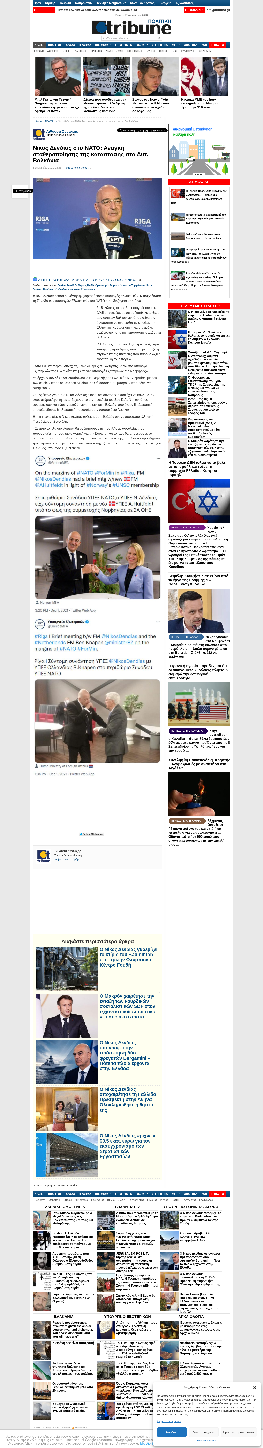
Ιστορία (66, 50)
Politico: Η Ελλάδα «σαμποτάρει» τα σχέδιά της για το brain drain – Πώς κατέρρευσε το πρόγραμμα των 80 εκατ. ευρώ (72, 1240)
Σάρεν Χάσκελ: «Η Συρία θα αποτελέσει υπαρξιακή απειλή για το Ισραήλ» (135, 1299)
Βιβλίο (109, 50)
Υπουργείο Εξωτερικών (81, 289)
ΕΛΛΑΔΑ (70, 44)
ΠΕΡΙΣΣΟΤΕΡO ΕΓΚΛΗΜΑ (186, 820)
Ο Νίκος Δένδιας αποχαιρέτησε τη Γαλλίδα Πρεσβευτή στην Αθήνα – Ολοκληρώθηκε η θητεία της (128, 1100)
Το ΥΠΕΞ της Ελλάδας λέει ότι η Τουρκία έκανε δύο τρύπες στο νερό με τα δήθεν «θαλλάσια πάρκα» (137, 1368)
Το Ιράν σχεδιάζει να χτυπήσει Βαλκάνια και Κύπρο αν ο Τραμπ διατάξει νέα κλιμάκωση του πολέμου (73, 1368)
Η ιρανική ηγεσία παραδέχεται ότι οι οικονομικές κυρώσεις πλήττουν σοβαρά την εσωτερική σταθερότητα (198, 672)
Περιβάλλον (204, 50)
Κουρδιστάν (83, 3)
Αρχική (39, 121)
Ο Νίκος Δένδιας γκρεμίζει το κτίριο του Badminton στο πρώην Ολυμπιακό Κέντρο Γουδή (209, 317)
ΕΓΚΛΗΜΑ (85, 44)
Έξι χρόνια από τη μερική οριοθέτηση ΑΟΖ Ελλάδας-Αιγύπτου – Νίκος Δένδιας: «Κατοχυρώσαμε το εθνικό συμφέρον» (135, 1410)
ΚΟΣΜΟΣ (142, 44)
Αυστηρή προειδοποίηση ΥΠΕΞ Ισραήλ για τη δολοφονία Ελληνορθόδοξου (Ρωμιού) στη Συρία (73, 1259)
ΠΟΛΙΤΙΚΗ (54, 44)
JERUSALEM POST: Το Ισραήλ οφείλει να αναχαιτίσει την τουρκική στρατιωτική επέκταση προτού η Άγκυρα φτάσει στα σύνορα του (137, 1262)
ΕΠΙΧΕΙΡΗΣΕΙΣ (124, 44)
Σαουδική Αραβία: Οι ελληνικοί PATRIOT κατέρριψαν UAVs (195, 1236)
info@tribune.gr (218, 10)
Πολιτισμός (96, 50)
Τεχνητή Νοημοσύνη (111, 3)
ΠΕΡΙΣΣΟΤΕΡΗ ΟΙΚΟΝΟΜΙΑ (187, 730)
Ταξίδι (173, 50)
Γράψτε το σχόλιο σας (77, 167)
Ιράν (38, 3)
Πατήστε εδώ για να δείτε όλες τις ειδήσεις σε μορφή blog (97, 9)
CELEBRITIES (160, 44)
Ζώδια (120, 50)
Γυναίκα (150, 50)
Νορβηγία (48, 289)
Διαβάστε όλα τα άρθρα (67, 859)
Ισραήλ (50, 3)
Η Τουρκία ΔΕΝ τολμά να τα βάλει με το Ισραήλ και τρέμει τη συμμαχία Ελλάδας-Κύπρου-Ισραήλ (209, 337)
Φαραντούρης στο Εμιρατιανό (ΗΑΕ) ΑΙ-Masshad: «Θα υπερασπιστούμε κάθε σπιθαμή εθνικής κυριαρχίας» (204, 428)
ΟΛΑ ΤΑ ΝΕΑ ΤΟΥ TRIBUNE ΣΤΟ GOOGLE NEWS (88, 280)
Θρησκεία (53, 50)
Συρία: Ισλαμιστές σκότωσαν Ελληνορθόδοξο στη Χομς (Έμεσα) (73, 1297)
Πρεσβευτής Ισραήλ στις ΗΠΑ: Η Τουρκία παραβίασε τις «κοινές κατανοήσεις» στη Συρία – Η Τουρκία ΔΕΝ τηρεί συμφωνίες (137, 1282)
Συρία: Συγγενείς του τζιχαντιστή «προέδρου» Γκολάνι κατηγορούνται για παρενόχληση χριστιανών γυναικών (135, 1240)
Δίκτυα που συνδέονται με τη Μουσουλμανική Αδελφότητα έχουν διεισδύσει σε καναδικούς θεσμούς (137, 1218)
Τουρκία (65, 3)
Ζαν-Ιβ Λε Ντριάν (76, 285)
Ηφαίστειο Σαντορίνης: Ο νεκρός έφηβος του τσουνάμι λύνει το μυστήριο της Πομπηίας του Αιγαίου (201, 1348)
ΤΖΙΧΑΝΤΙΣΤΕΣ (127, 1207)
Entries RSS (81, 1427)
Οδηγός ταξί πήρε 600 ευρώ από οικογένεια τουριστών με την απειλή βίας (196, 840)
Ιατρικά (162, 50)
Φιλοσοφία (80, 50)
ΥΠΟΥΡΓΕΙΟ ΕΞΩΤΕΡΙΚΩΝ (127, 1317)
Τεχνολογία (187, 50)
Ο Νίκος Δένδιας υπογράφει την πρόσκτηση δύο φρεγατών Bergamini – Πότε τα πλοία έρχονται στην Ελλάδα (125, 1055)
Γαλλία (62, 285)
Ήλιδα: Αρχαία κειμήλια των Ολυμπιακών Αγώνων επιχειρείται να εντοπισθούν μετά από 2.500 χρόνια (200, 1368)
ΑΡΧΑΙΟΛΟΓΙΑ (191, 1317)
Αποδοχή (172, 1432)
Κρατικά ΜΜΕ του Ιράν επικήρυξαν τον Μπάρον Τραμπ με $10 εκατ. (200, 103)
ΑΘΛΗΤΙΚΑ (191, 44)
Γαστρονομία (134, 50)
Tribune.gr (46, 1427)
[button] (255, 1388)
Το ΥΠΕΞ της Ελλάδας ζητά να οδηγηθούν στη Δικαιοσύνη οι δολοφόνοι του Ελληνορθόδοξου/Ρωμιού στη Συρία (72, 1281)
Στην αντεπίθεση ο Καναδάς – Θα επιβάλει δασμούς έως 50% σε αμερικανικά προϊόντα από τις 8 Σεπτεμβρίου (199, 738)
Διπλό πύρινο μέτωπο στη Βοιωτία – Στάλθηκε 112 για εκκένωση (197, 653)
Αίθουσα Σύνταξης (62, 131)
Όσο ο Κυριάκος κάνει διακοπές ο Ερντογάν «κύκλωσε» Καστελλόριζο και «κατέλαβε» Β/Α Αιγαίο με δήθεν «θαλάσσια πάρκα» (137, 1390)
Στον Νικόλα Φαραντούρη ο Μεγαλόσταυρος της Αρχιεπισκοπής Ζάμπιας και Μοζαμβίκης (72, 1218)
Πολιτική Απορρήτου (44, 1185)
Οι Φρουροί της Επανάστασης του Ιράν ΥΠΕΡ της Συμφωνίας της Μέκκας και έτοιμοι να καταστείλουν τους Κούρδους (206, 386)
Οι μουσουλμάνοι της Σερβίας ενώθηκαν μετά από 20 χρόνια (72, 1387)
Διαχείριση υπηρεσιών (169, 1421)
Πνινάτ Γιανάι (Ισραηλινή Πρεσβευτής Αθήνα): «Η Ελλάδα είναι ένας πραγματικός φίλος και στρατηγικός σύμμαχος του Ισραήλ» (199, 1302)
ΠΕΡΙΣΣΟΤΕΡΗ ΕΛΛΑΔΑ (184, 637)
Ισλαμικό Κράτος (142, 3)
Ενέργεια (165, 3)
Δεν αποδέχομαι (204, 1432)
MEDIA (176, 44)
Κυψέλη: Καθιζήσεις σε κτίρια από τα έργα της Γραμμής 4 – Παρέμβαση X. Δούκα (198, 580)
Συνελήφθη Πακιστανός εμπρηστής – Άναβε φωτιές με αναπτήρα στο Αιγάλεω (199, 764)
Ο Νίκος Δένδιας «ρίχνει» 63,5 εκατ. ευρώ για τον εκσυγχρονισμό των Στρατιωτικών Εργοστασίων (127, 1146)
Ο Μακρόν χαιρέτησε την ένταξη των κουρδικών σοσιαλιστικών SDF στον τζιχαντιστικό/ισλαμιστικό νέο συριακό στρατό (206, 448)
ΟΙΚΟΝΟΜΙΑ (103, 44)
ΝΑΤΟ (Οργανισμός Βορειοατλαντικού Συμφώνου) (116, 285)
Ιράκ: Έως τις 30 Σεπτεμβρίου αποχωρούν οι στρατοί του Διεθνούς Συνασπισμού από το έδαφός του (208, 406)
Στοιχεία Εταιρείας (67, 1185)
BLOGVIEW (218, 44)
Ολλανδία (61, 289)
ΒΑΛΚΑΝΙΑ (64, 1317)
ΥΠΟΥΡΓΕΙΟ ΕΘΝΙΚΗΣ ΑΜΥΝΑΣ (191, 1207)
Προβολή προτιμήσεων (239, 1432)
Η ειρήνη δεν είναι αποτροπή (73, 1343)
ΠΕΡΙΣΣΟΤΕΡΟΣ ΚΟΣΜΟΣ (185, 527)
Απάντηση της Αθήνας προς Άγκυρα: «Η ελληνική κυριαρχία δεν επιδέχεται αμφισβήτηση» (136, 1328)
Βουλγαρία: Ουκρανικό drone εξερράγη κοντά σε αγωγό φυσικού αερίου (70, 1407)
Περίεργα (38, 50)
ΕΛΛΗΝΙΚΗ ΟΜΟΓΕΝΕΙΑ (64, 1207)
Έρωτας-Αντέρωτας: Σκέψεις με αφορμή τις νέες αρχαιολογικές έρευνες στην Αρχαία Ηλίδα (201, 1328)
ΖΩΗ (204, 44)
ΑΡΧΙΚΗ (39, 44)
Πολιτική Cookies (207, 1440)
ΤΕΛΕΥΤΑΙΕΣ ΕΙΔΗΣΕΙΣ (200, 306)
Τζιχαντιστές (184, 3)
